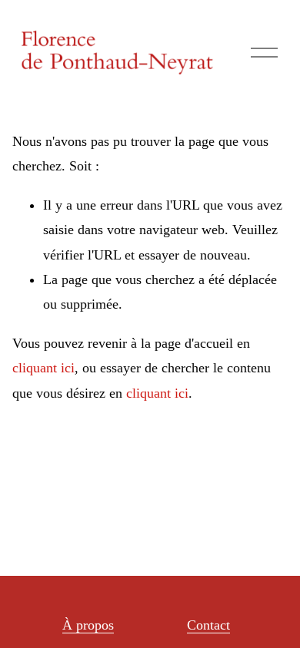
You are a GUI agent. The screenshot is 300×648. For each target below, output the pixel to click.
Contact (208, 625)
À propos (88, 625)
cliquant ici (43, 367)
